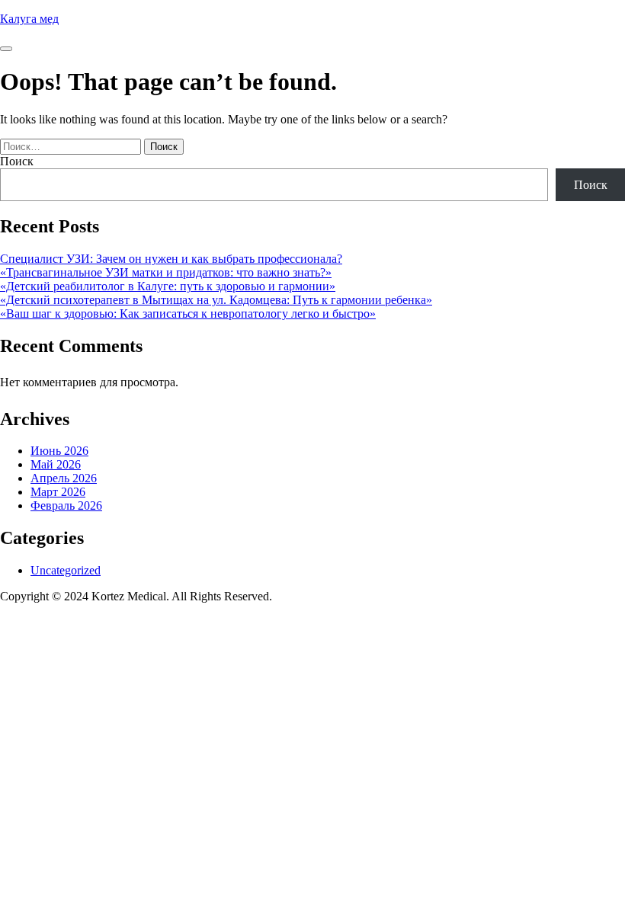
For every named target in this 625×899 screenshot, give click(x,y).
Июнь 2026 (59, 450)
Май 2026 (55, 464)
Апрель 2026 (63, 478)
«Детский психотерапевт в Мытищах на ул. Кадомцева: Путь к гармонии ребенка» (216, 299)
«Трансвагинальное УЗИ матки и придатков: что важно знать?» (166, 272)
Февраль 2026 (66, 505)
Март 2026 (57, 491)
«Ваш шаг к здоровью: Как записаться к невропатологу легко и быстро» (188, 313)
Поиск (17, 161)
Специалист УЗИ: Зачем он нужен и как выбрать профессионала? (171, 258)
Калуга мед (29, 18)
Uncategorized (65, 570)
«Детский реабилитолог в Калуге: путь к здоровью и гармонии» (167, 286)
